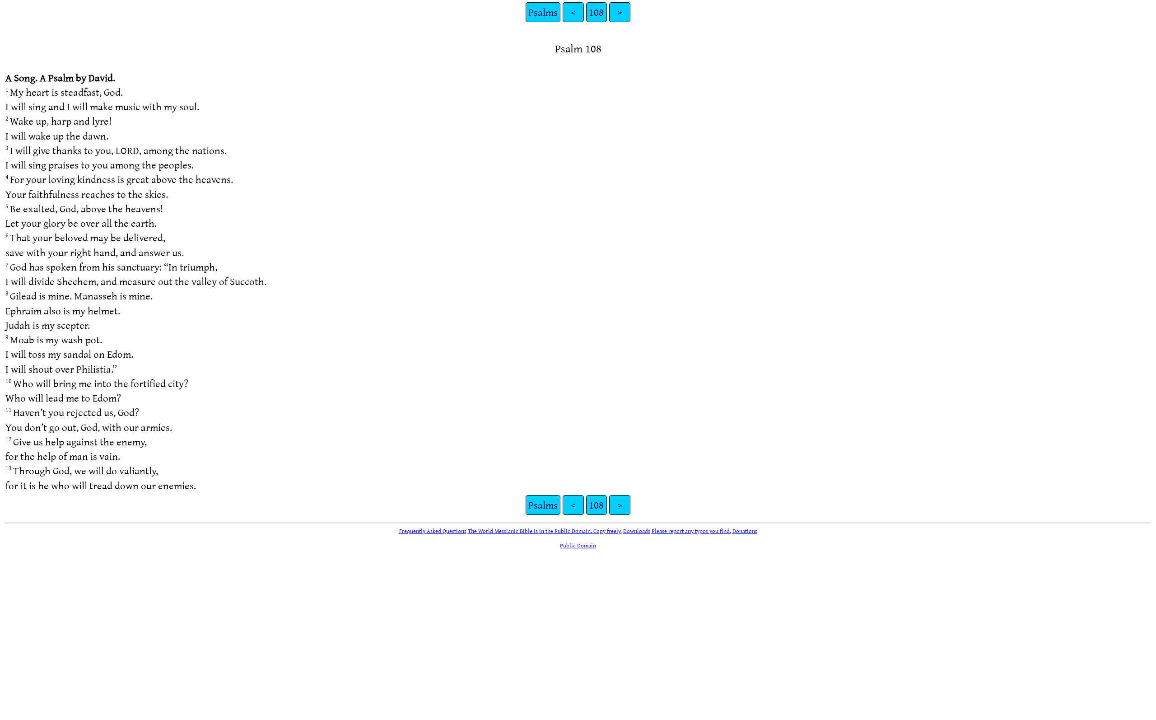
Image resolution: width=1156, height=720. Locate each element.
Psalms (543, 12)
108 (596, 12)
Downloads (636, 530)
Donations (744, 530)
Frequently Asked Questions (432, 530)
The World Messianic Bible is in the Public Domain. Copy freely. (545, 530)
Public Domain (578, 545)
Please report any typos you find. (691, 530)
